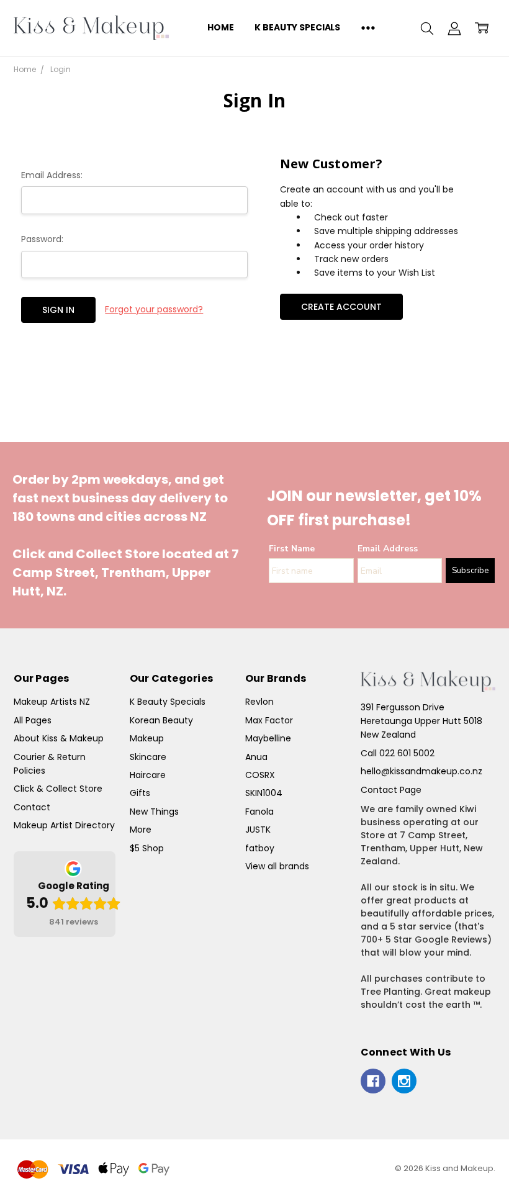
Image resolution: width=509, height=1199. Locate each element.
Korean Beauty (161, 720)
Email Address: (52, 175)
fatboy (259, 848)
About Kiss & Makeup (59, 738)
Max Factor (269, 720)
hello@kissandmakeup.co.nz (421, 771)
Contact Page (391, 790)
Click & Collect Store (58, 788)
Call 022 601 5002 (398, 753)
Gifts (140, 793)
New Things (154, 811)
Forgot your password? (154, 309)
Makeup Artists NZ (52, 701)
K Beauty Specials (297, 27)
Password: (42, 239)
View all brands (277, 866)
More (140, 829)
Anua (256, 757)
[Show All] (368, 28)
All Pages (33, 720)
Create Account (341, 307)
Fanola (259, 811)
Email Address (388, 548)
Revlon (259, 701)
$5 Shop (147, 848)
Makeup (147, 738)
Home (220, 27)
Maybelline (268, 738)
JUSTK (258, 829)
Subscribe (470, 570)
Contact (32, 807)
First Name (292, 548)
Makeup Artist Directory (64, 825)
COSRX (260, 775)
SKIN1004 (263, 793)
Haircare (148, 775)
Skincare (148, 757)
